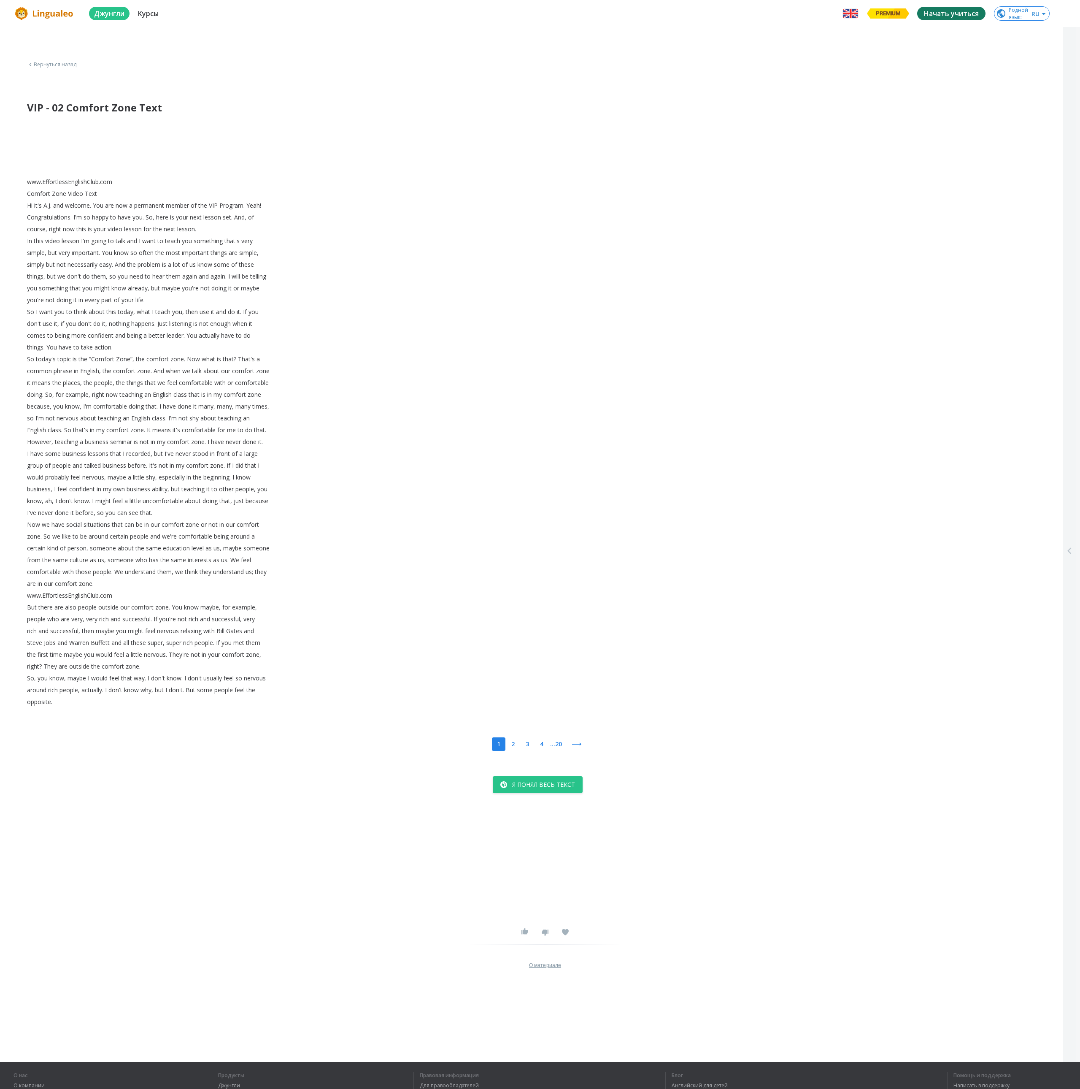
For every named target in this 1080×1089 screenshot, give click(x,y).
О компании (29, 1085)
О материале (545, 965)
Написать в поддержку (981, 1085)
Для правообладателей (449, 1085)
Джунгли (229, 1085)
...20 (556, 744)
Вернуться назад (55, 64)
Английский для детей (700, 1085)
